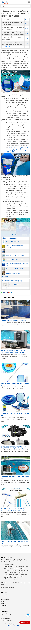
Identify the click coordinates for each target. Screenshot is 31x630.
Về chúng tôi (4, 594)
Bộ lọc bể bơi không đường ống (12, 280)
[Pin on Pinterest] (9, 292)
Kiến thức (3, 603)
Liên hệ (2, 607)
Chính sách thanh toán (6, 620)
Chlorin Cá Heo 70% (12, 251)
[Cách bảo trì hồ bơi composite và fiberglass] (15, 309)
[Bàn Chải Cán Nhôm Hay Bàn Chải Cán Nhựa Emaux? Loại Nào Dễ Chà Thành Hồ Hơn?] (15, 498)
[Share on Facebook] (4, 292)
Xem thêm (5, 276)
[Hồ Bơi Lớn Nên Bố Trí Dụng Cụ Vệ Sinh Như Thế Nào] (15, 530)
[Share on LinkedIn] (11, 292)
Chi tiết (26, 19)
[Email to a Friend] (7, 292)
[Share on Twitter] (5, 292)
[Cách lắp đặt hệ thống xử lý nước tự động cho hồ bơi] (15, 465)
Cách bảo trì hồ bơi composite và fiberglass (13, 320)
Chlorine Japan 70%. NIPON (14, 269)
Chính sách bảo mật (5, 618)
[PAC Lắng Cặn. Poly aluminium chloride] (3, 246)
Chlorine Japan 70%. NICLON (14, 259)
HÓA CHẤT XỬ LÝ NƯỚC (9, 238)
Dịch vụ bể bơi (4, 597)
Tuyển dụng (3, 605)
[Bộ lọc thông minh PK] (5, 284)
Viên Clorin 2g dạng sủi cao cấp (15, 255)
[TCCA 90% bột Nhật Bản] (3, 273)
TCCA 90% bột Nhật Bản (13, 273)
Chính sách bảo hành (6, 616)
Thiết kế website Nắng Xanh (15, 626)
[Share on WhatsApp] (2, 292)
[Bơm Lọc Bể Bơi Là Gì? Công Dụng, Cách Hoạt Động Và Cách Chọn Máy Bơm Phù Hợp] (15, 435)
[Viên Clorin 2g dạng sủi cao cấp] (3, 255)
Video (2, 601)
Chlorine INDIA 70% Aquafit (14, 242)
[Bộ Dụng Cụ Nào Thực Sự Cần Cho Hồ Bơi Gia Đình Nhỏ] (15, 402)
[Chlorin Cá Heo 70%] (3, 251)
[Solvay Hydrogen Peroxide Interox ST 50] (3, 264)
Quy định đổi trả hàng (6, 614)
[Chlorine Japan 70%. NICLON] (3, 259)
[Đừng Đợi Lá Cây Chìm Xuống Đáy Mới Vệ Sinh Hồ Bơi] (15, 372)
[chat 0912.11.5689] (28, 615)
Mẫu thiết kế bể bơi (5, 599)
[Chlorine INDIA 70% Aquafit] (3, 242)
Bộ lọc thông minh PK (15, 284)
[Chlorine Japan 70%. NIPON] (3, 269)
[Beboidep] (4, 2)
